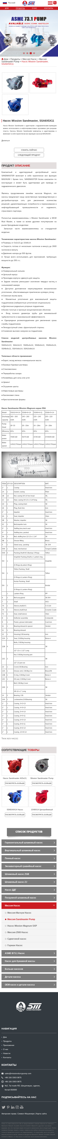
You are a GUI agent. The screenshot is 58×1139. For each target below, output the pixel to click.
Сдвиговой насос (16, 939)
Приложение (8, 1045)
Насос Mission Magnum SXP (22, 926)
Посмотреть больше (15, 783)
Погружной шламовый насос (20, 898)
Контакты (48, 8)
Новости (6, 1053)
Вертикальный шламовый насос (22, 850)
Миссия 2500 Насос (17, 932)
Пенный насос (13, 858)
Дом (7, 8)
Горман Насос (15, 945)
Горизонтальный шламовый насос (24, 842)
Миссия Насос (30, 59)
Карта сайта (41, 1114)
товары (20, 749)
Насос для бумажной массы (20, 961)
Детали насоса (13, 977)
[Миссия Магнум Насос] (29, 3)
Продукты (20, 8)
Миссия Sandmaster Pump (21, 919)
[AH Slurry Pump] (29, 1007)
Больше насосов (14, 969)
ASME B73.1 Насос (15, 953)
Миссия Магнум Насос (19, 913)
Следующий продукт (29, 155)
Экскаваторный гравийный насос (23, 866)
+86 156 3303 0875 (13, 1081)
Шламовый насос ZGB (17, 874)
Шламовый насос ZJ (16, 882)
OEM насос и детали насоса (20, 985)
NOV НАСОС (12, 738)
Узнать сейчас (29, 150)
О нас (34, 8)
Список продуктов (29, 832)
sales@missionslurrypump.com (18, 1073)
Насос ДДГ (10, 890)
